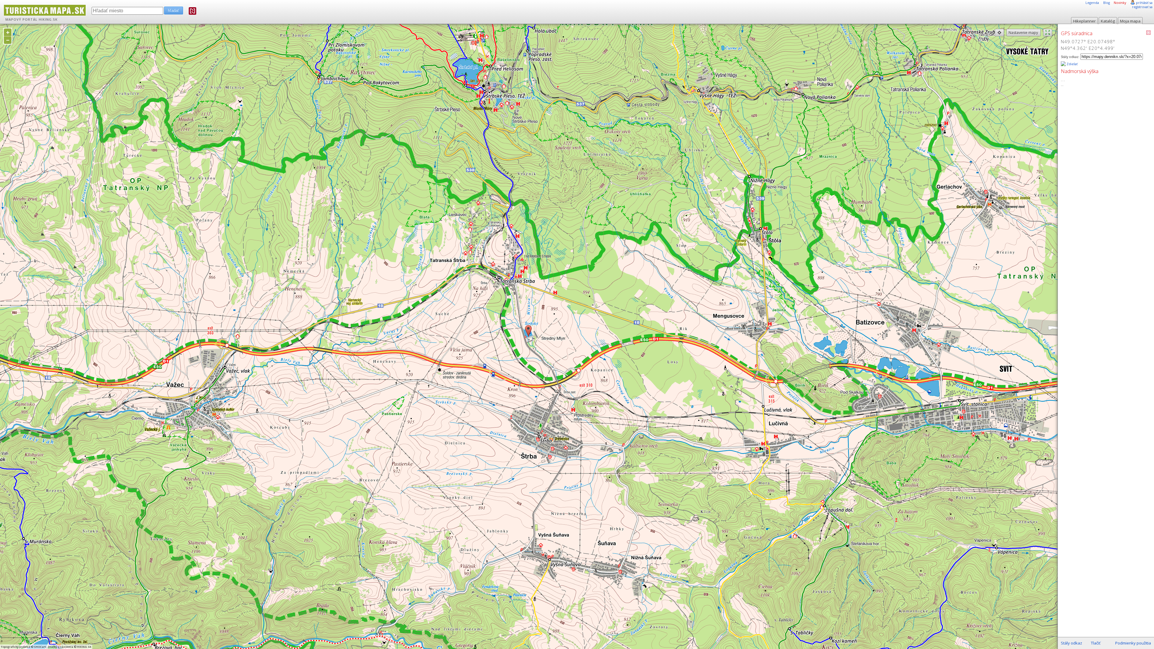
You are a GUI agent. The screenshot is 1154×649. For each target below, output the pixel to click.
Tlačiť (1096, 643)
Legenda (1092, 3)
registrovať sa (1142, 7)
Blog (1106, 3)
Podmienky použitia (1133, 643)
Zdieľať (1072, 64)
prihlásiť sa (1144, 3)
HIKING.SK (48, 19)
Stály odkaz (1071, 643)
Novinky (1120, 3)
